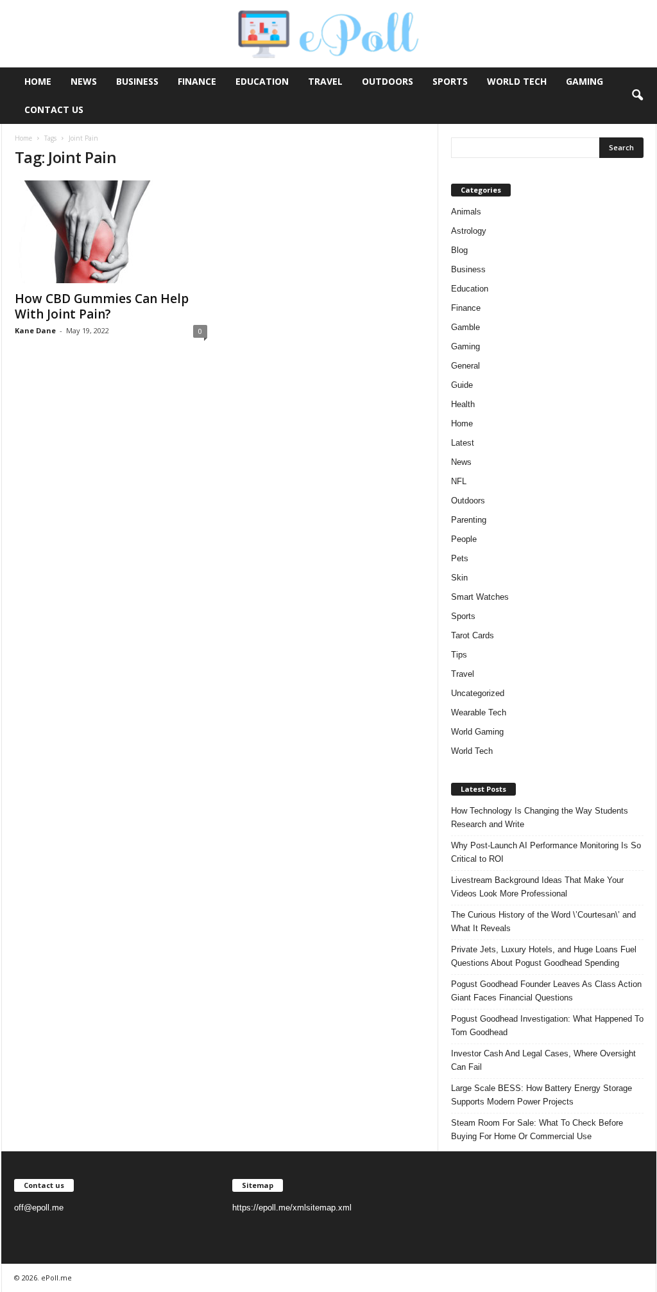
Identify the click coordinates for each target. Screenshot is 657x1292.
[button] (637, 96)
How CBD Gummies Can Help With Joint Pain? (102, 306)
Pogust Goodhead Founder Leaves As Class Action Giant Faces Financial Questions (546, 990)
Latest (462, 443)
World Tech (517, 81)
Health (463, 404)
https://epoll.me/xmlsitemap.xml (292, 1207)
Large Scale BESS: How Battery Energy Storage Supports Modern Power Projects (541, 1094)
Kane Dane (35, 330)
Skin (459, 577)
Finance (197, 81)
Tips (459, 654)
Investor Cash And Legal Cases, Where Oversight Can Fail (543, 1060)
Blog (459, 250)
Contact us (53, 109)
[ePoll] (328, 33)
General (465, 366)
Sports (450, 81)
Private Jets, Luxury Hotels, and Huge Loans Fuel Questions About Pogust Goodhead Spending (543, 956)
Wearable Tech (478, 712)
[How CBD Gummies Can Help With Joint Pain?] (111, 231)
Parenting (468, 520)
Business (137, 81)
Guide (462, 385)
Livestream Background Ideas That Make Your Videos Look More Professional (537, 886)
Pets (459, 558)
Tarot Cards (472, 635)
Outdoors (387, 81)
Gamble (465, 327)
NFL (458, 481)
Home (37, 81)
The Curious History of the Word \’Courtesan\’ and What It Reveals (543, 921)
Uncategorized (477, 693)
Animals (466, 211)
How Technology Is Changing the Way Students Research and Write (539, 817)
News (84, 81)
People (464, 539)
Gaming (584, 81)
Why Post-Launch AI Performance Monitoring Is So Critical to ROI (546, 852)
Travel (325, 81)
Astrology (468, 231)
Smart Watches (480, 597)
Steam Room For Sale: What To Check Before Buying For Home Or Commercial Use (537, 1129)
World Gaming (477, 732)
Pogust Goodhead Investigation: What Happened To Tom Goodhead (547, 1025)
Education (262, 81)
